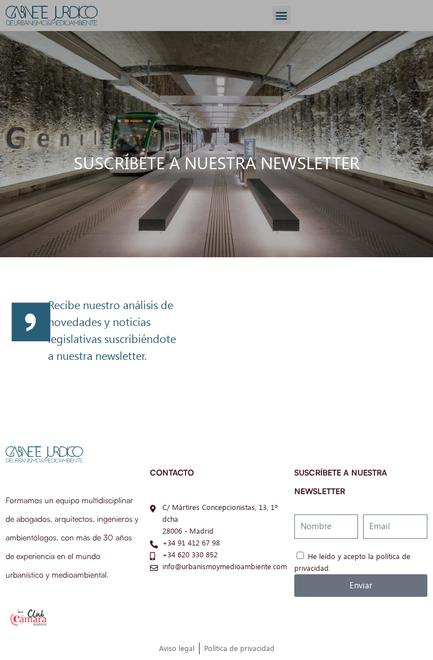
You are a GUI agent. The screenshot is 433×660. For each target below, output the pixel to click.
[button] (281, 15)
